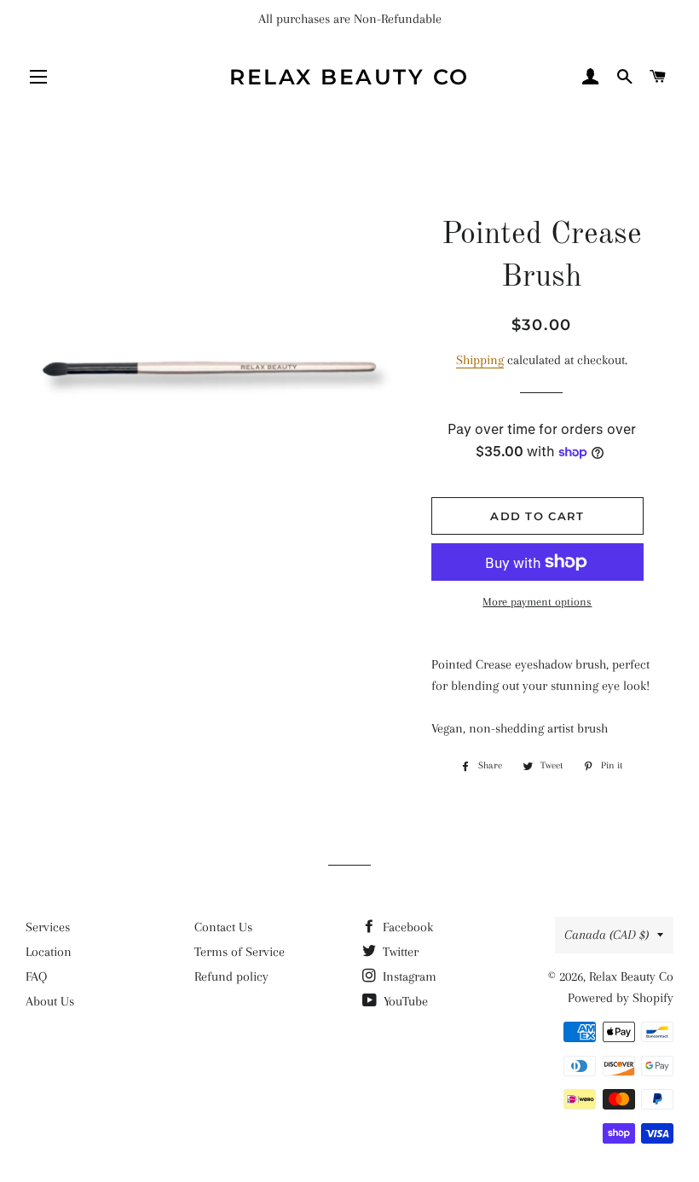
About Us (50, 1001)
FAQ (36, 976)
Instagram (407, 976)
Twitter (399, 951)
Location (49, 951)
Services (48, 927)
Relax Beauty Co (349, 77)
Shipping (480, 360)
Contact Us (223, 927)
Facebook (406, 927)
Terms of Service (239, 951)
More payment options (537, 601)
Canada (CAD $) (606, 934)
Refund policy (231, 976)
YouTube (404, 1001)
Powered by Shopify (620, 997)
